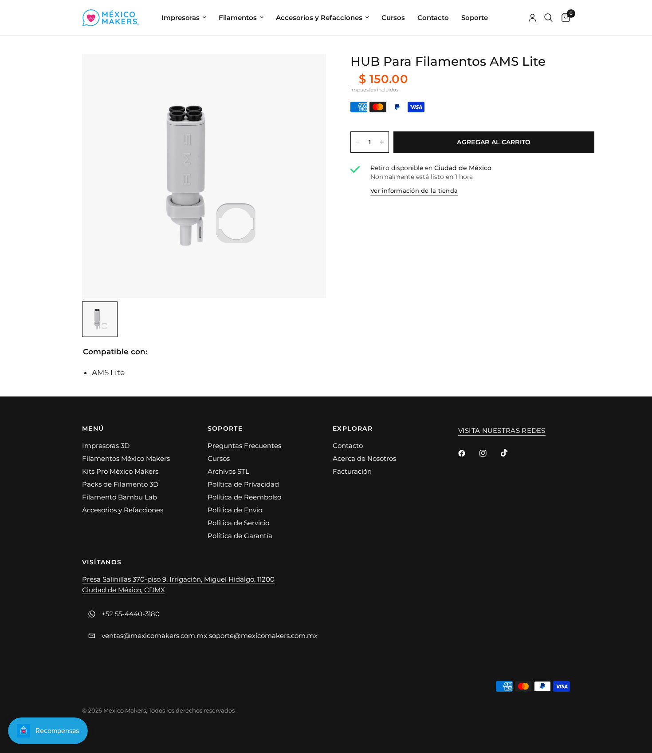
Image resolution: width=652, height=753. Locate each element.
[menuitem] (183, 18)
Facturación (352, 471)
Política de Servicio (238, 523)
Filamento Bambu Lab (119, 497)
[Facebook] (468, 453)
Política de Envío (235, 510)
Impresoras (180, 17)
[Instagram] (489, 453)
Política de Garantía (240, 535)
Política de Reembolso (244, 497)
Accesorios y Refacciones (319, 17)
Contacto (433, 17)
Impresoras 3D (106, 445)
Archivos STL (228, 471)
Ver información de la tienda (414, 190)
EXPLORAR (353, 428)
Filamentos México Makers (126, 458)
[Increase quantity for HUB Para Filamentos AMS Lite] (382, 142)
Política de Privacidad (243, 484)
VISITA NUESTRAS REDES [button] (502, 430)
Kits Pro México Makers (120, 471)
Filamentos (238, 17)
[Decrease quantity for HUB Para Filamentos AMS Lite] (357, 142)
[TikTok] (510, 453)
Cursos (393, 17)
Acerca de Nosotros (364, 458)
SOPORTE (225, 428)
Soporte (474, 17)
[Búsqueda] (548, 18)
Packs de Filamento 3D (120, 484)
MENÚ (93, 428)
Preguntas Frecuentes (244, 445)
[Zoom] (307, 72)
